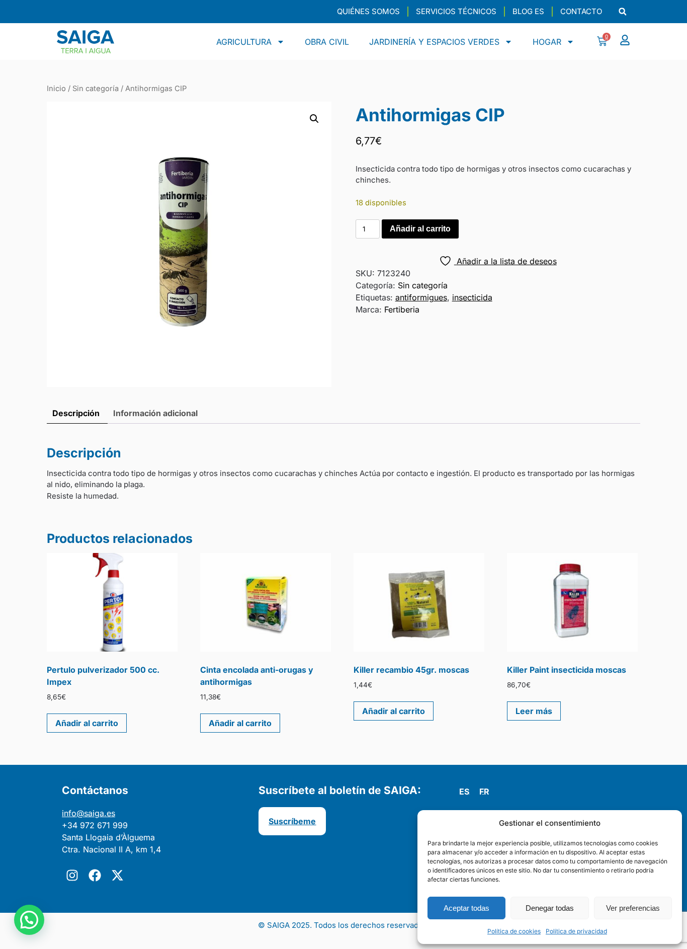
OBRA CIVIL (327, 42)
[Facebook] (94, 875)
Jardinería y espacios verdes (434, 42)
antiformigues (421, 297)
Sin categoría (95, 88)
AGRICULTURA (244, 42)
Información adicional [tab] (155, 413)
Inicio (56, 88)
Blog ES (528, 11)
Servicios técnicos (456, 11)
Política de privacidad (576, 931)
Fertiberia (401, 309)
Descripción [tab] (76, 413)
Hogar (547, 42)
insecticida (472, 297)
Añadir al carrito (420, 228)
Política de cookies (514, 931)
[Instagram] (72, 875)
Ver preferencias (633, 908)
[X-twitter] (117, 875)
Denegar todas (550, 908)
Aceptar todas (466, 908)
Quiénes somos (368, 11)
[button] (622, 12)
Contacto (581, 11)
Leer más (534, 711)
